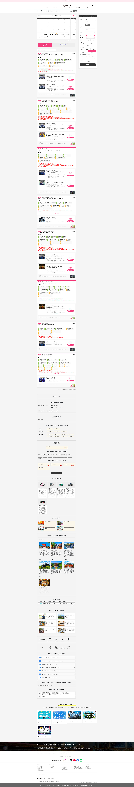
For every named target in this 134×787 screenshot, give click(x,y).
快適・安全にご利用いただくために (78, 769)
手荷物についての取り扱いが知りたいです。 (49, 677)
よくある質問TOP (88, 766)
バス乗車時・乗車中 (88, 768)
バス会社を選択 (87, 61)
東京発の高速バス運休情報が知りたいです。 (49, 664)
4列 (64, 431)
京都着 (42, 419)
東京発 (39, 419)
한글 (41, 778)
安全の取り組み (40, 768)
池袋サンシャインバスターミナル (61, 692)
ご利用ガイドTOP (76, 766)
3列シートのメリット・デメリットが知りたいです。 (50, 674)
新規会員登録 (52, 766)
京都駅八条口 (44, 696)
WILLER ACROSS (57, 781)
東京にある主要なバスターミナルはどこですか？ (50, 657)
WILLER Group (40, 781)
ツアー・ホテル (55, 7)
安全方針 (39, 769)
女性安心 (50, 436)
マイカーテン (70, 434)
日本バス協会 (40, 685)
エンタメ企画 (86, 7)
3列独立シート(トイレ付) (50, 378)
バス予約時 (87, 767)
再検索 (88, 64)
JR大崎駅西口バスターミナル (46, 693)
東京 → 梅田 (51, 405)
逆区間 (76, 11)
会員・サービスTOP (64, 766)
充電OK (70, 436)
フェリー (63, 7)
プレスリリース (40, 767)
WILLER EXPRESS (46, 781)
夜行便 (57, 428)
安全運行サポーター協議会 (47, 685)
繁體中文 (45, 778)
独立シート (50, 434)
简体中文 (49, 778)
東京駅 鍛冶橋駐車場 (55, 693)
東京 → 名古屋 (45, 405)
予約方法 (41, 647)
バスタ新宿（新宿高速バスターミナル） (48, 692)
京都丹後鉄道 (78, 7)
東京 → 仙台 (40, 405)
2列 (50, 431)
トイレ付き (57, 436)
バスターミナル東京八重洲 (64, 693)
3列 (57, 431)
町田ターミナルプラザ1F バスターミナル (55, 694)
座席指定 (63, 434)
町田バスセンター (45, 694)
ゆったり (57, 434)
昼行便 (50, 428)
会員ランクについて (64, 768)
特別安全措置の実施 (41, 770)
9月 (73, 15)
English (39, 778)
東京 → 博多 (56, 405)
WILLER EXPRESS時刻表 (77, 767)
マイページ (51, 767)
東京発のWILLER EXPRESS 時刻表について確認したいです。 (52, 661)
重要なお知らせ (40, 766)
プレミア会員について (65, 767)
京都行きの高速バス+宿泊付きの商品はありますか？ (50, 667)
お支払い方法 (42, 639)
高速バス (48, 7)
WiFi (64, 436)
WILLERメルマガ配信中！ (65, 769)
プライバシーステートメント (82, 785)
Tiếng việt (52, 778)
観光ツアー (71, 7)
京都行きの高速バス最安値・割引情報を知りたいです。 (51, 670)
